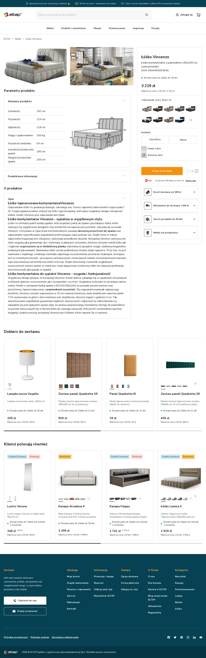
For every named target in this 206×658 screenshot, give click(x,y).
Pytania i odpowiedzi (79, 589)
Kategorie (181, 570)
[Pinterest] (181, 637)
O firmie (153, 570)
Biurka (178, 602)
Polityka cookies (40, 637)
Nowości (98, 582)
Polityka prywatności (16, 637)
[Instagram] (188, 637)
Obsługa (72, 570)
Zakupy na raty (129, 589)
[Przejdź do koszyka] (198, 15)
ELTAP (7, 38)
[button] (50, 28)
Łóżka (178, 608)
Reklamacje (73, 602)
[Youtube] (201, 637)
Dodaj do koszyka (162, 170)
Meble (18, 38)
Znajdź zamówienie (77, 582)
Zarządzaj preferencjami (65, 637)
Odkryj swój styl (103, 589)
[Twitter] (175, 637)
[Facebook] (168, 637)
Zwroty (71, 595)
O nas (151, 576)
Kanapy (179, 582)
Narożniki (180, 576)
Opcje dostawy (129, 576)
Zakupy (125, 570)
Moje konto (73, 576)
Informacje (101, 570)
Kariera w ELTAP (157, 589)
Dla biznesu (154, 582)
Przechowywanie (184, 589)
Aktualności (155, 606)
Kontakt (71, 608)
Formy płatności (130, 582)
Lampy (178, 595)
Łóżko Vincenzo (34, 38)
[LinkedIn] (194, 637)
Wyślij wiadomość (27, 611)
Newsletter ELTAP (104, 595)
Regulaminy (154, 612)
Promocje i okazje (104, 576)
